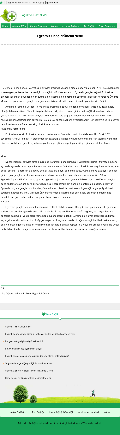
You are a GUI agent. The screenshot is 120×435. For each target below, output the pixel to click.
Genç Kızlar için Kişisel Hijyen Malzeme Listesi (29, 370)
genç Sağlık (52, 2)
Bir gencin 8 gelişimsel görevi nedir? (24, 341)
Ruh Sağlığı (38, 412)
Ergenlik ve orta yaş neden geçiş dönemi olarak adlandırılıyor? (37, 356)
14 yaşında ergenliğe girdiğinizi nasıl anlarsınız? (30, 363)
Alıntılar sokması (38, 26)
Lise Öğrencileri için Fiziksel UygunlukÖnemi (25, 293)
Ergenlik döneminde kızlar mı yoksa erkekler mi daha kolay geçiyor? (40, 334)
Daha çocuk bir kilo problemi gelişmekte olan (28, 378)
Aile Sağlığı (38, 2)
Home (5, 26)
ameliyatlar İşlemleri (88, 412)
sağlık (107, 412)
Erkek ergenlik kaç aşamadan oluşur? (24, 348)
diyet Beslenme (107, 26)
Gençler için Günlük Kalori (18, 326)
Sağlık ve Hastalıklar (18, 2)
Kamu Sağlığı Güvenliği (61, 412)
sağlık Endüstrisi (18, 412)
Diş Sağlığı (89, 26)
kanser (54, 26)
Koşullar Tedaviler (71, 26)
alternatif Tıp (19, 26)
